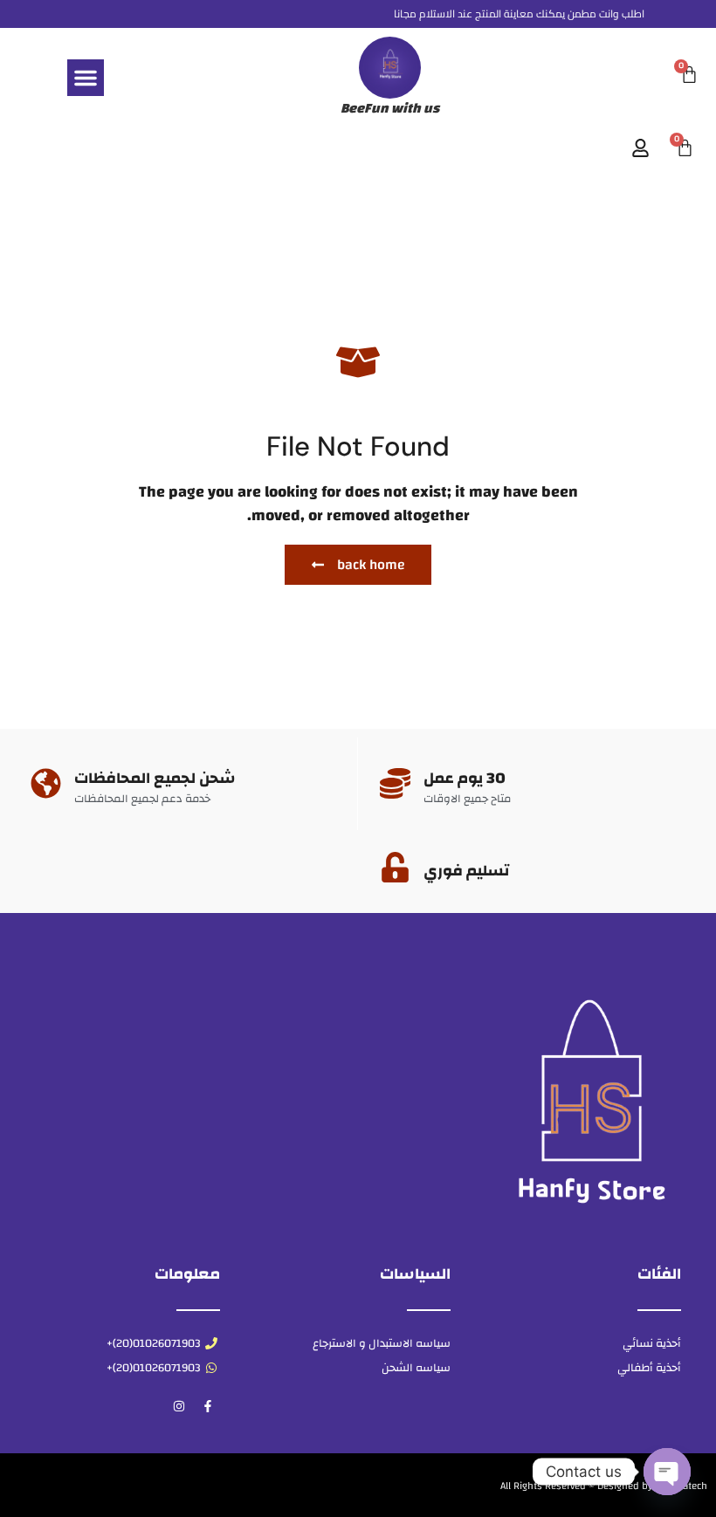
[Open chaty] (667, 1471)
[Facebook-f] (208, 1406)
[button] (85, 77)
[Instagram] (179, 1406)
